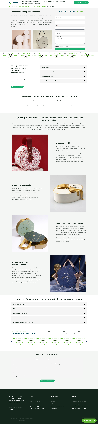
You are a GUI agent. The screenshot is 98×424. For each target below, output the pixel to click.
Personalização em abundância (50, 80)
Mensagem (58, 36)
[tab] (25, 106)
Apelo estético (45, 67)
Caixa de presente (34, 405)
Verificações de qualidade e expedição (23, 322)
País (56, 25)
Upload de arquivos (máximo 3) (63, 45)
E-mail (56, 20)
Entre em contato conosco (57, 406)
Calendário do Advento (36, 406)
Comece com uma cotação (20, 304)
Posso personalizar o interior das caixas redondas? (26, 376)
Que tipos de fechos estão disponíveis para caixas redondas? (29, 372)
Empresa (57, 30)
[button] (39, 2)
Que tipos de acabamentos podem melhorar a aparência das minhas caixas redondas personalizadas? (40, 364)
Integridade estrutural (48, 71)
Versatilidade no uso (47, 76)
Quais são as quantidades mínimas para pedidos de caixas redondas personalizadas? (36, 360)
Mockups (53, 401)
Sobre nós (53, 405)
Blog (52, 403)
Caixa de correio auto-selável (37, 408)
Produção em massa (18, 317)
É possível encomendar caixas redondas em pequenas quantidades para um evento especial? (38, 368)
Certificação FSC (55, 408)
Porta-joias (32, 403)
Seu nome (57, 15)
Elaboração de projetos (19, 308)
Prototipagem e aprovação (20, 313)
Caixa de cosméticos (35, 401)
